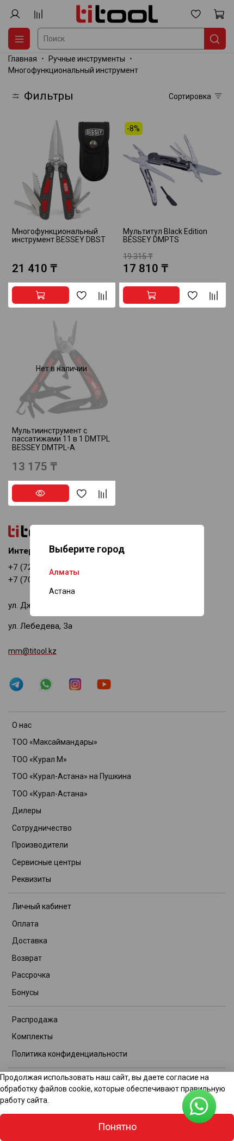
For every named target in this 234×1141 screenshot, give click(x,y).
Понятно (117, 1126)
